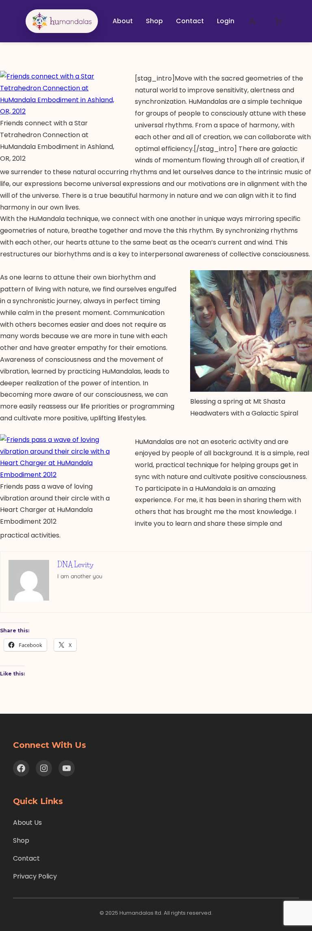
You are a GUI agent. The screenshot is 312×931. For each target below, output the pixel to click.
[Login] (252, 21)
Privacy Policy (35, 876)
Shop (21, 840)
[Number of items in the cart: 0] (278, 21)
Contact (26, 858)
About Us (27, 822)
